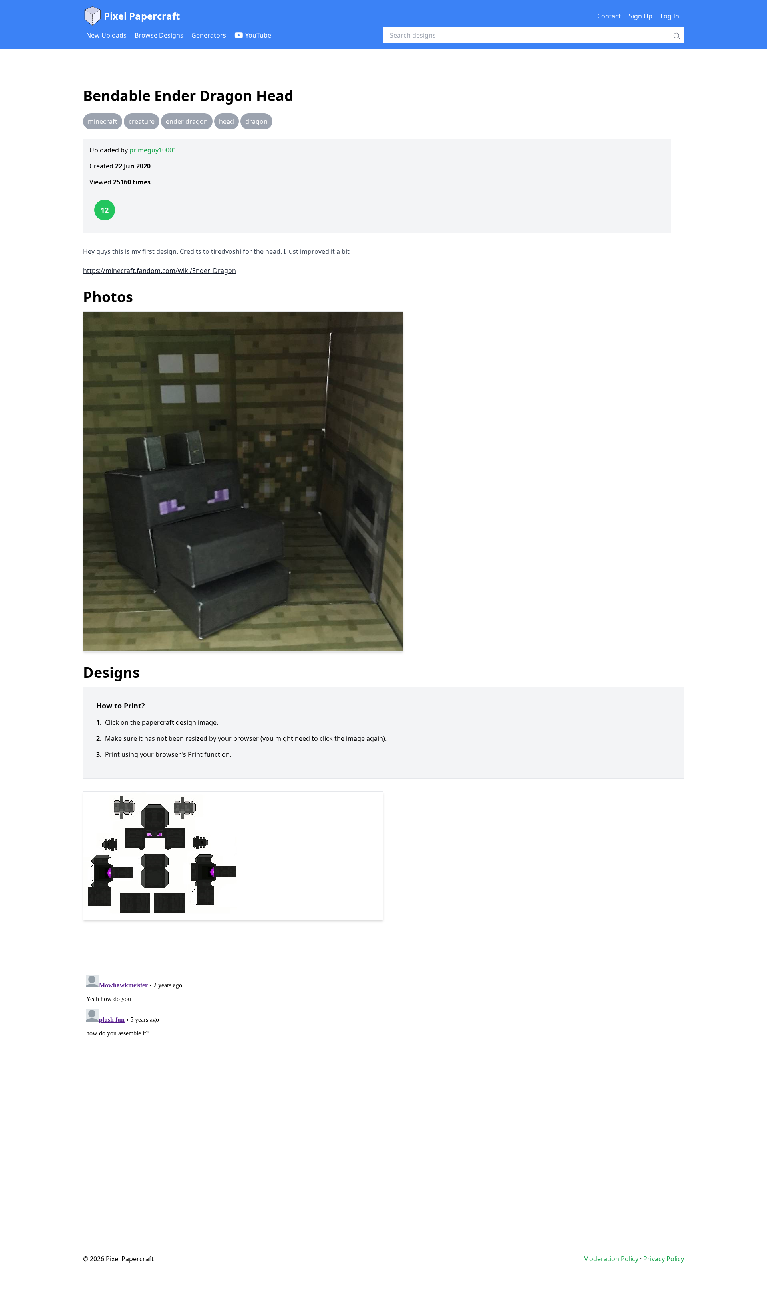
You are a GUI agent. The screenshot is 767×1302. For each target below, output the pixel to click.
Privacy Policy (663, 1259)
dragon (256, 121)
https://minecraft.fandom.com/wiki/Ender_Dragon (159, 270)
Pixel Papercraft (142, 15)
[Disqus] (383, 1071)
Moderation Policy (610, 1259)
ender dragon (187, 121)
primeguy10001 (153, 150)
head (226, 121)
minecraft (102, 121)
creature (142, 121)
